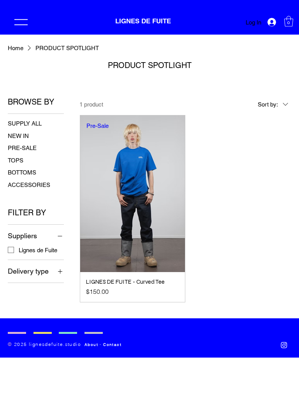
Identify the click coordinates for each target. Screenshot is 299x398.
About (91, 344)
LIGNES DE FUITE (144, 21)
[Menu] (21, 22)
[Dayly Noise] (284, 345)
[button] (288, 21)
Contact (112, 344)
